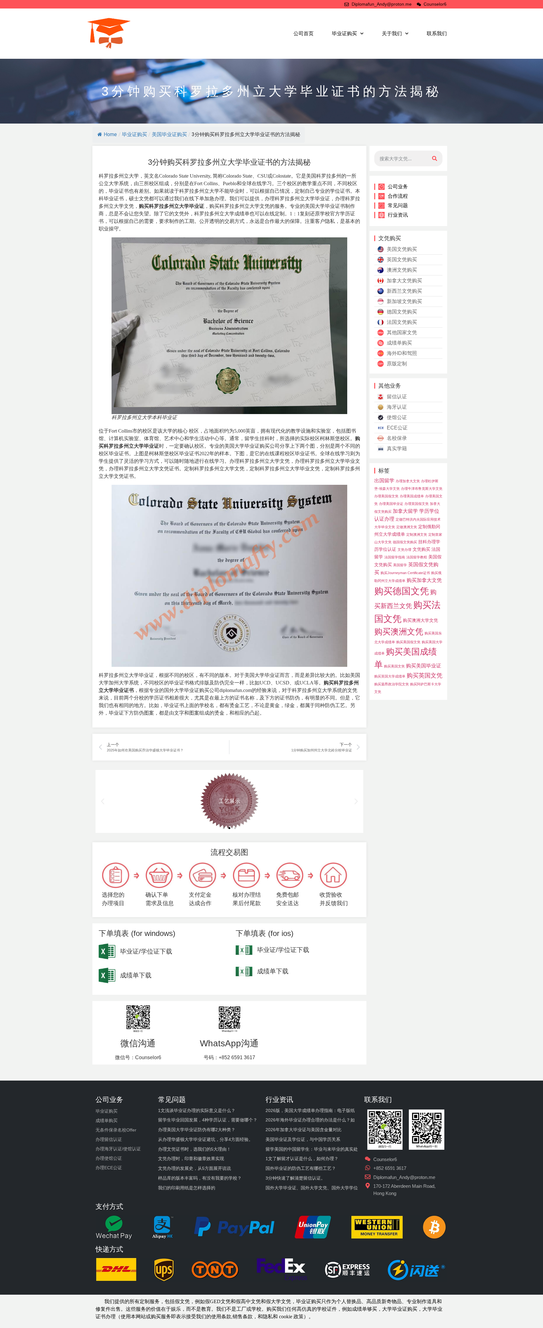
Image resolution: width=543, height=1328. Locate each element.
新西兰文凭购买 (404, 291)
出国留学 (384, 480)
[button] (224, 828)
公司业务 (398, 186)
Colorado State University (184, 176)
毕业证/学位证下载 (146, 951)
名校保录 (397, 438)
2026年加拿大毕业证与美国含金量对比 (304, 1129)
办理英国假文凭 (416, 504)
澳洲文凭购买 (402, 270)
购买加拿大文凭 (424, 580)
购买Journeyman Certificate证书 (405, 573)
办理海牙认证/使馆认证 (118, 1148)
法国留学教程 (416, 557)
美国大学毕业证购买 (247, 446)
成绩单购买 (399, 343)
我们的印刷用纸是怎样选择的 (186, 1187)
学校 (322, 1309)
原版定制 (397, 363)
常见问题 (398, 205)
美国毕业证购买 (169, 134)
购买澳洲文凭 (398, 631)
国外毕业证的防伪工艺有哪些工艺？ (301, 1168)
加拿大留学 (405, 511)
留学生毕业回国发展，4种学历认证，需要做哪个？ (207, 1119)
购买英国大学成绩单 (389, 676)
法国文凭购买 (402, 322)
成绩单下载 (135, 975)
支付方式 (109, 1206)
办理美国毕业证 (391, 504)
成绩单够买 (364, 1309)
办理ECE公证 (109, 1167)
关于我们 (392, 33)
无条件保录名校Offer (116, 1129)
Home (110, 134)
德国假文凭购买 (405, 542)
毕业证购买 (344, 33)
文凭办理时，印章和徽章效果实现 (191, 1158)
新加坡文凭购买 (404, 301)
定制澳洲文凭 (416, 534)
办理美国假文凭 (386, 496)
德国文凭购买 (402, 311)
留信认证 (397, 396)
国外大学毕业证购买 (186, 690)
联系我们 (437, 33)
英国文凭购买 (402, 259)
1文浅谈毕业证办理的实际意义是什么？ (196, 1110)
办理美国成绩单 (412, 496)
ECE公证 (397, 427)
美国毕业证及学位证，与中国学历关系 (303, 1139)
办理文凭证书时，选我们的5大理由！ (194, 1149)
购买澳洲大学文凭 (420, 620)
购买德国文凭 (401, 591)
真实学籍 (397, 448)
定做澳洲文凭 (406, 527)
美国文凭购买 (402, 249)
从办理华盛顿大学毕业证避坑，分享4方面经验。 (205, 1139)
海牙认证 (397, 407)
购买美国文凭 (394, 666)
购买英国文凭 (424, 675)
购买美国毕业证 (423, 665)
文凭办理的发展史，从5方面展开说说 (194, 1168)
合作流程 (398, 196)
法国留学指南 (394, 557)
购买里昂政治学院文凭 (391, 684)
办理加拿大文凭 (408, 481)
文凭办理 (404, 549)
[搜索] (434, 158)
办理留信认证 (109, 1139)
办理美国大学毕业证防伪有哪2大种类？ (196, 1129)
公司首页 (303, 33)
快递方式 (109, 1249)
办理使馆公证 (109, 1158)
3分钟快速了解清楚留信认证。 (295, 1178)
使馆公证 (397, 417)
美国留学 (400, 565)
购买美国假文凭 (408, 642)
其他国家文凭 (402, 332)
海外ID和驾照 (402, 353)
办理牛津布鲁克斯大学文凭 (421, 488)
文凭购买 (421, 549)
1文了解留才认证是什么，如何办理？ (302, 1158)
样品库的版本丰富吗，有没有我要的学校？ (200, 1178)
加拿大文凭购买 (404, 280)
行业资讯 (398, 215)
